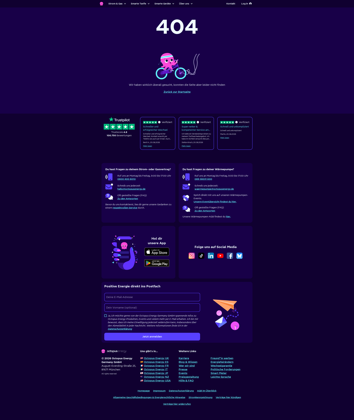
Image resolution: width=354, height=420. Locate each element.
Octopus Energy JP (156, 373)
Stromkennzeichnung (200, 397)
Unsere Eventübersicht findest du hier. (215, 201)
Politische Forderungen (225, 369)
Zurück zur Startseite (177, 91)
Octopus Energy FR (156, 365)
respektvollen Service (125, 207)
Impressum (159, 390)
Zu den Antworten (127, 198)
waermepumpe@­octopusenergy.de (214, 189)
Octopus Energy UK (156, 358)
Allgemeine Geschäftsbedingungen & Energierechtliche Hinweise (149, 397)
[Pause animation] (177, 62)
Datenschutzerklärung (181, 390)
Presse (183, 369)
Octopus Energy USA (157, 380)
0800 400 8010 (126, 179)
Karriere (184, 358)
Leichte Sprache (221, 376)
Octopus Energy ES (156, 362)
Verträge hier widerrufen (177, 404)
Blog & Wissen (188, 362)
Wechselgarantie (221, 365)
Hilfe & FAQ (186, 380)
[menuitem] (117, 4)
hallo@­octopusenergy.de (131, 189)
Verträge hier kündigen (228, 397)
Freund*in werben (222, 358)
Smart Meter (219, 373)
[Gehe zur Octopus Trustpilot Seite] (119, 127)
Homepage (144, 390)
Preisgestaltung (189, 376)
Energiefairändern (222, 362)
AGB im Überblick (206, 390)
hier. (228, 216)
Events (183, 373)
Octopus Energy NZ (156, 376)
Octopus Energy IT (156, 369)
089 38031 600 (203, 179)
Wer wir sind (187, 365)
